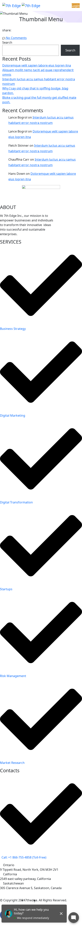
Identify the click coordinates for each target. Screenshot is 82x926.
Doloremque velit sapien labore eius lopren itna (36, 65)
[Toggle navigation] (53, 6)
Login (76, 5)
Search (7, 42)
